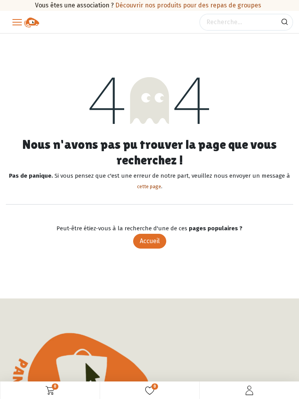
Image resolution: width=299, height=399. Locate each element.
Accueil (150, 241)
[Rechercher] (284, 22)
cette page (149, 186)
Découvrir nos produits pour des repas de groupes (188, 5)
